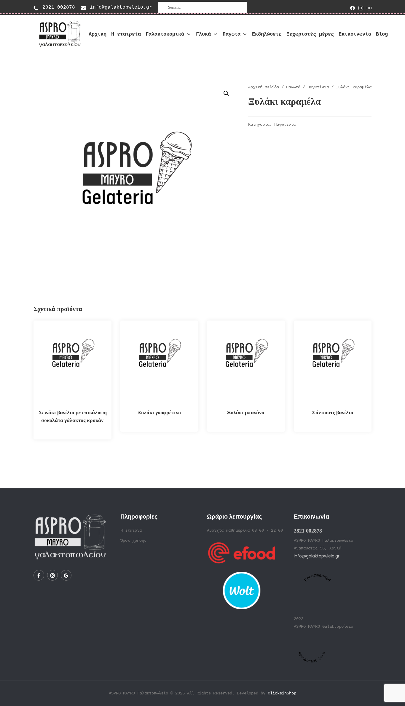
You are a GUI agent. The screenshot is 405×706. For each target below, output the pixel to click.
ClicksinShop (282, 693)
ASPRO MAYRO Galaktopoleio (323, 626)
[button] (226, 93)
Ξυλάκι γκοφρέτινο (159, 412)
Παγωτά (293, 87)
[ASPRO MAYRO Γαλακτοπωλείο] (59, 34)
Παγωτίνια (318, 87)
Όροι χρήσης (133, 540)
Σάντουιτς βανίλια (332, 412)
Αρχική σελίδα (263, 87)
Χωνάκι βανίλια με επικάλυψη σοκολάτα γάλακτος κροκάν (72, 416)
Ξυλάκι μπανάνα (245, 412)
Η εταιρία (131, 530)
